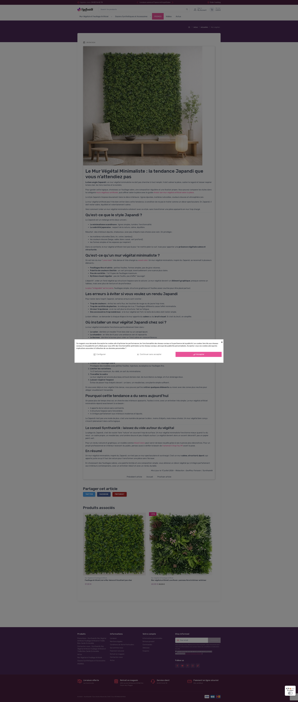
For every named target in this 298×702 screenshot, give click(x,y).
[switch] (290, 693)
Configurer (99, 354)
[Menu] (294, 687)
